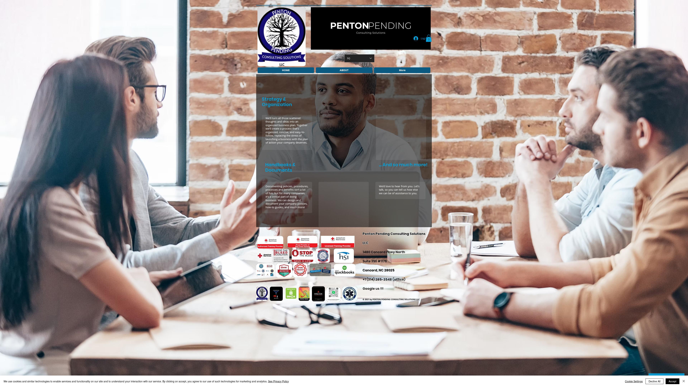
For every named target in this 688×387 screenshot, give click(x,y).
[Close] (684, 381)
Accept (672, 381)
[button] (429, 38)
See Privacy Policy (278, 381)
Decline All (654, 381)
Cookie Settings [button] (634, 381)
